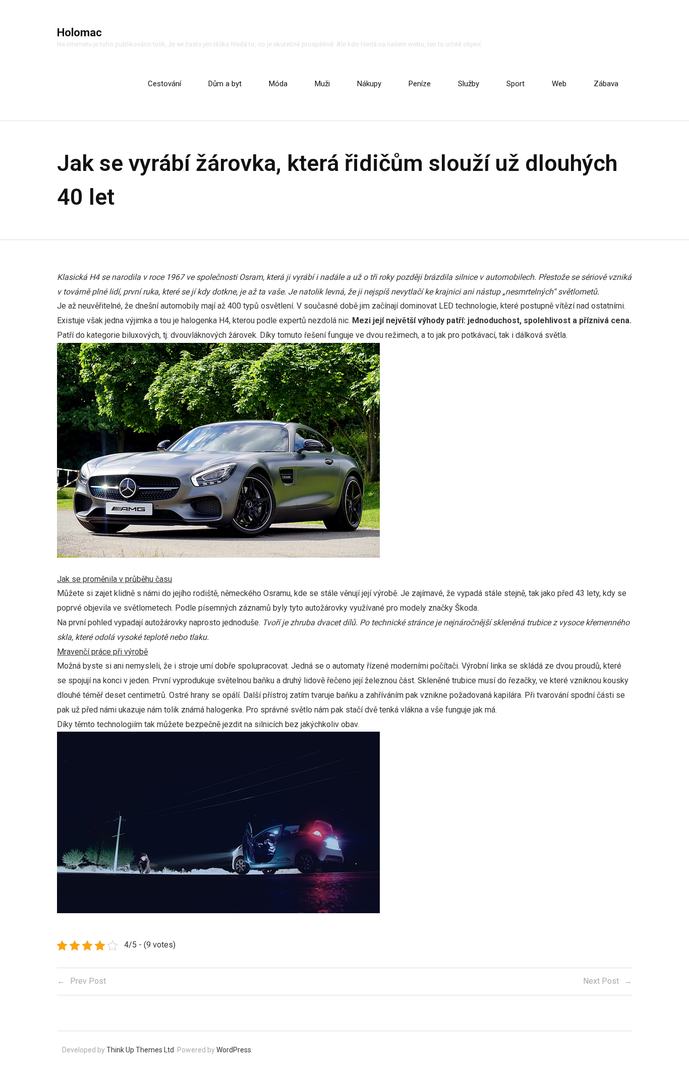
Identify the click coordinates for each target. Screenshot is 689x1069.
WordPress (233, 1050)
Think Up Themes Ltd (140, 1050)
